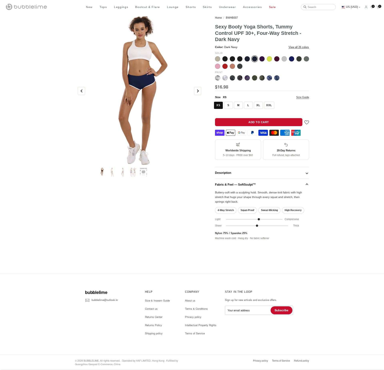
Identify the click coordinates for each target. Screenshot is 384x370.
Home (218, 17)
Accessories (252, 7)
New (89, 7)
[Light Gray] (284, 58)
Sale (272, 7)
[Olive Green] (306, 58)
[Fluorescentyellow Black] (269, 58)
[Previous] (81, 91)
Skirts (207, 7)
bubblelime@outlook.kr (105, 300)
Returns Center (153, 317)
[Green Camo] (262, 77)
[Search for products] (305, 7)
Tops (103, 7)
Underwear (227, 7)
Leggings (121, 7)
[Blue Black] (247, 58)
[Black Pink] (239, 58)
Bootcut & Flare (147, 7)
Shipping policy (154, 333)
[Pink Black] (217, 66)
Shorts (191, 7)
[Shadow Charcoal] (239, 66)
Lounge (173, 7)
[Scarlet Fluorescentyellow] (232, 66)
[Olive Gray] (299, 58)
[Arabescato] (217, 77)
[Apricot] (217, 58)
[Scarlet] (225, 66)
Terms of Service (195, 333)
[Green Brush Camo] (254, 77)
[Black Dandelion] (225, 77)
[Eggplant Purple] (262, 58)
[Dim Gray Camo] (239, 77)
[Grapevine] (276, 58)
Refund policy (301, 360)
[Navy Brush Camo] (269, 77)
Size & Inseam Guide (157, 300)
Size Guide (302, 97)
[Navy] (291, 58)
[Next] (197, 91)
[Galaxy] (247, 77)
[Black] (225, 58)
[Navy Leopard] (276, 77)
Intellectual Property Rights (200, 325)
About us (190, 300)
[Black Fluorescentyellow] (232, 58)
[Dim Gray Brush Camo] (232, 77)
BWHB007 (232, 17)
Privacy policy (193, 317)
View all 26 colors (299, 47)
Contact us (151, 309)
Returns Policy (153, 325)
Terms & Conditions (196, 309)
